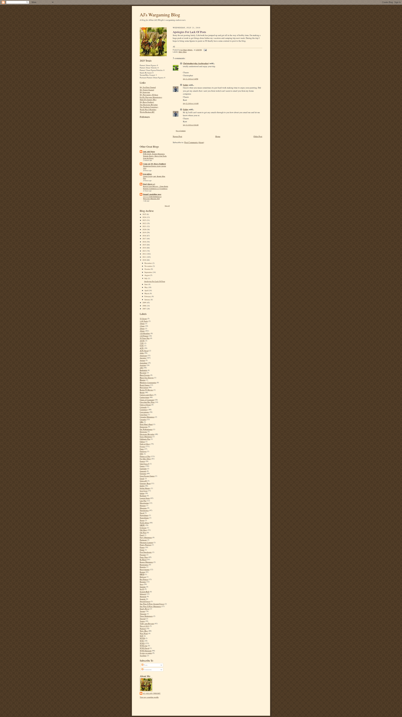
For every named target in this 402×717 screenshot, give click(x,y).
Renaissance (144, 564)
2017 (144, 238)
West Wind (144, 633)
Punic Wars (144, 557)
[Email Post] (205, 50)
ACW (142, 348)
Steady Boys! (144, 609)
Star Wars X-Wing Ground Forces (152, 604)
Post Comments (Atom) (194, 142)
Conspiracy (144, 409)
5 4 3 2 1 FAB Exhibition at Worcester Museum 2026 (152, 197)
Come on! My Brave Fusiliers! (154, 164)
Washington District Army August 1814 (154, 167)
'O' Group (143, 318)
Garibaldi (143, 468)
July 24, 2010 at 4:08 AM (190, 125)
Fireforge (143, 451)
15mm (142, 326)
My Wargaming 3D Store (149, 94)
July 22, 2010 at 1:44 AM (190, 103)
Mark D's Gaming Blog (148, 99)
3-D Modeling (145, 333)
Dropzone (143, 431)
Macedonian (144, 503)
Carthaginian (144, 397)
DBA (141, 422)
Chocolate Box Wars (147, 402)
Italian (142, 493)
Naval (142, 513)
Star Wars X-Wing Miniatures (150, 606)
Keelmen (143, 495)
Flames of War (145, 456)
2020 (144, 229)
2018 (144, 235)
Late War (143, 500)
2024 (144, 217)
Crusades (143, 419)
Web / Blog (144, 631)
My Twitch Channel (147, 90)
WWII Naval (144, 648)
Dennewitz (143, 427)
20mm (142, 328)
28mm (142, 331)
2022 (144, 223)
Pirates (142, 547)
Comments (147, 669)
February (148, 296)
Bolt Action (144, 387)
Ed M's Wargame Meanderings (151, 97)
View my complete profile (149, 697)
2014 (144, 247)
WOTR (142, 638)
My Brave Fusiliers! (147, 102)
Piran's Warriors (145, 545)
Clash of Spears (145, 404)
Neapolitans (144, 515)
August (147, 275)
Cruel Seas (143, 414)
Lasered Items (145, 498)
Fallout (142, 441)
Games (142, 466)
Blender (142, 380)
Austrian (143, 365)
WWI (142, 641)
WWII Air (143, 645)
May (146, 287)
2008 (144, 305)
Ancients (143, 358)
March (147, 293)
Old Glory (143, 530)
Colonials (143, 407)
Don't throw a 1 (149, 184)
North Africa (144, 522)
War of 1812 (144, 626)
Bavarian (143, 372)
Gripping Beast (145, 483)
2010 (144, 260)
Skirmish (143, 596)
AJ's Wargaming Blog (160, 14)
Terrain (142, 611)
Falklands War (145, 439)
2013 (144, 251)
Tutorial (142, 618)
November (148, 266)
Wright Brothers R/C (147, 112)
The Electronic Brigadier (149, 104)
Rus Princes (144, 579)
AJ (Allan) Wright (151, 693)
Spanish (142, 599)
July (146, 278)
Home (217, 136)
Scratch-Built (144, 591)
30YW (142, 340)
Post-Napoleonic (146, 552)
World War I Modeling (148, 109)
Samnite (143, 587)
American (143, 355)
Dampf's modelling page (152, 194)
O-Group (143, 527)
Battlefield (143, 370)
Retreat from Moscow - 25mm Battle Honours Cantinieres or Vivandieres (155, 187)
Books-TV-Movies (146, 390)
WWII (142, 643)
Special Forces (145, 601)
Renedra (143, 567)
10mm (142, 323)
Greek (142, 478)
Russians (143, 581)
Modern (143, 505)
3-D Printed (144, 336)
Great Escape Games (147, 476)
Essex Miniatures (146, 436)
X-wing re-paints (146, 653)
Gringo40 (143, 481)
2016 (144, 242)
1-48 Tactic (144, 321)
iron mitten (147, 174)
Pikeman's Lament (146, 542)
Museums (143, 508)
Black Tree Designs (147, 377)
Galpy (185, 84)
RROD (142, 574)
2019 (144, 232)
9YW (142, 345)
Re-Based (143, 559)
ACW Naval (144, 350)
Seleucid (143, 594)
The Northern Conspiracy (149, 107)
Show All (167, 206)
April (146, 290)
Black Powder (145, 375)
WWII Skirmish (145, 650)
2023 (144, 220)
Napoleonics (144, 510)
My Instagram (145, 92)
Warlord (143, 628)
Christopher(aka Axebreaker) (196, 63)
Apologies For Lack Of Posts (154, 281)
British (142, 392)
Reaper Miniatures (146, 562)
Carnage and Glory (147, 395)
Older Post (257, 136)
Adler (142, 353)
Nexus (142, 520)
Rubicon (143, 577)
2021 (144, 226)
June (146, 284)
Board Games (144, 385)
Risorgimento (144, 569)
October (147, 269)
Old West (143, 532)
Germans (143, 473)
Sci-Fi (142, 589)
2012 (144, 254)
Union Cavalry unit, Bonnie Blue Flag (154, 177)
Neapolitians (144, 518)
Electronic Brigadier (147, 434)
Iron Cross (143, 491)
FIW (141, 454)
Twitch (142, 621)
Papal (142, 535)
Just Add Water (149, 151)
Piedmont (143, 540)
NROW (142, 525)
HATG (142, 486)
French (142, 461)
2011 (144, 257)
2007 (144, 308)
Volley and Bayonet (147, 623)
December (148, 263)
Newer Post (177, 136)
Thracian (143, 614)
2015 (144, 245)
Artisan (142, 360)
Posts (145, 665)
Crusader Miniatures (147, 417)
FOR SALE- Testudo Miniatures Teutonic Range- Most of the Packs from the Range (155, 156)
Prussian (143, 554)
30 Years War (144, 338)
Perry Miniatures (146, 537)
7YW (142, 343)
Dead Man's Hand (146, 424)
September (148, 272)
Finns (142, 449)
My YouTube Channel (148, 87)
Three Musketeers (146, 616)
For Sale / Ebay (145, 458)
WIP (141, 636)
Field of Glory (145, 444)
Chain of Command (147, 400)
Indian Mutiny (145, 488)
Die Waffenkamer (146, 429)
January (147, 299)
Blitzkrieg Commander (148, 382)
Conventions (144, 412)
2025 (144, 214)
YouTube (143, 655)
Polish (142, 550)
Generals (143, 471)
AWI (141, 368)
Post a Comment (181, 131)
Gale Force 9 (144, 463)
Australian (143, 363)
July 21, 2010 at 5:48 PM (190, 79)
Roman (142, 572)
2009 (144, 302)
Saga (141, 584)
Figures (142, 446)
